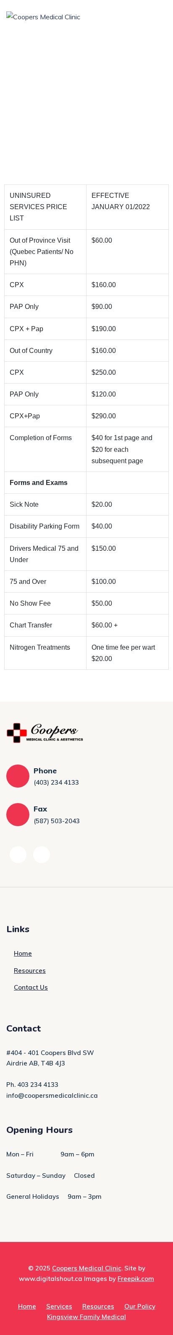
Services (59, 1306)
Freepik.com (136, 1279)
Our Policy (139, 1306)
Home (23, 953)
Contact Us (31, 987)
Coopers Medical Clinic (86, 1268)
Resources (30, 971)
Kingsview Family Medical (86, 1317)
